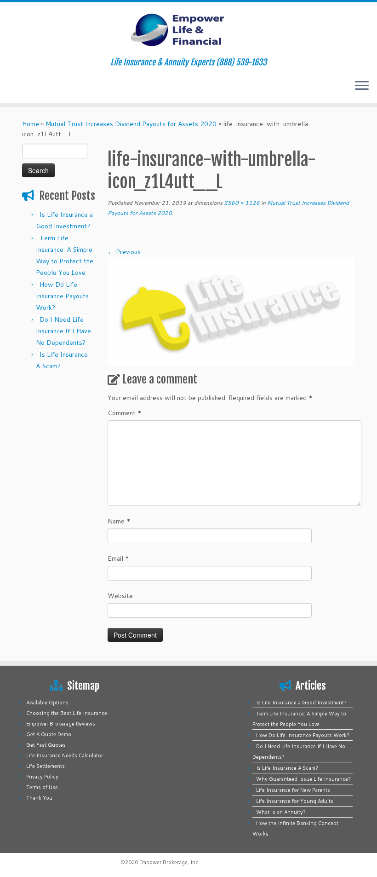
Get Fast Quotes (46, 745)
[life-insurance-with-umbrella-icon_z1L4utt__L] (231, 310)
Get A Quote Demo (48, 734)
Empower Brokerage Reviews (60, 723)
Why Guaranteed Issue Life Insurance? (303, 779)
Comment (125, 413)
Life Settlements (45, 766)
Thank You (39, 797)
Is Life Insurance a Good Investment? (301, 702)
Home (30, 123)
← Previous (124, 251)
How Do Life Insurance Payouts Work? (62, 296)
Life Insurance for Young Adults (294, 801)
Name (119, 521)
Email (118, 558)
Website (120, 595)
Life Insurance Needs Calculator (64, 755)
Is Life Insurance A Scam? (287, 768)
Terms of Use (42, 787)
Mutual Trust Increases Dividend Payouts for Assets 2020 (131, 123)
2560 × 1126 (241, 203)
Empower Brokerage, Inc (168, 862)
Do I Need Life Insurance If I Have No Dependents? (63, 331)
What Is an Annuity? (281, 812)
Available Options (47, 702)
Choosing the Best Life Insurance (66, 713)
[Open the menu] (362, 86)
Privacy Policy (42, 776)
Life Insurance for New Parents (293, 790)
